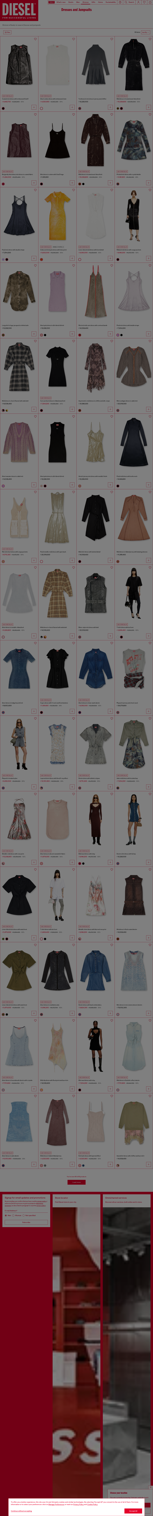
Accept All (133, 1511)
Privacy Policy (78, 1504)
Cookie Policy (92, 1504)
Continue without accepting (21, 1511)
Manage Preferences (56, 1504)
